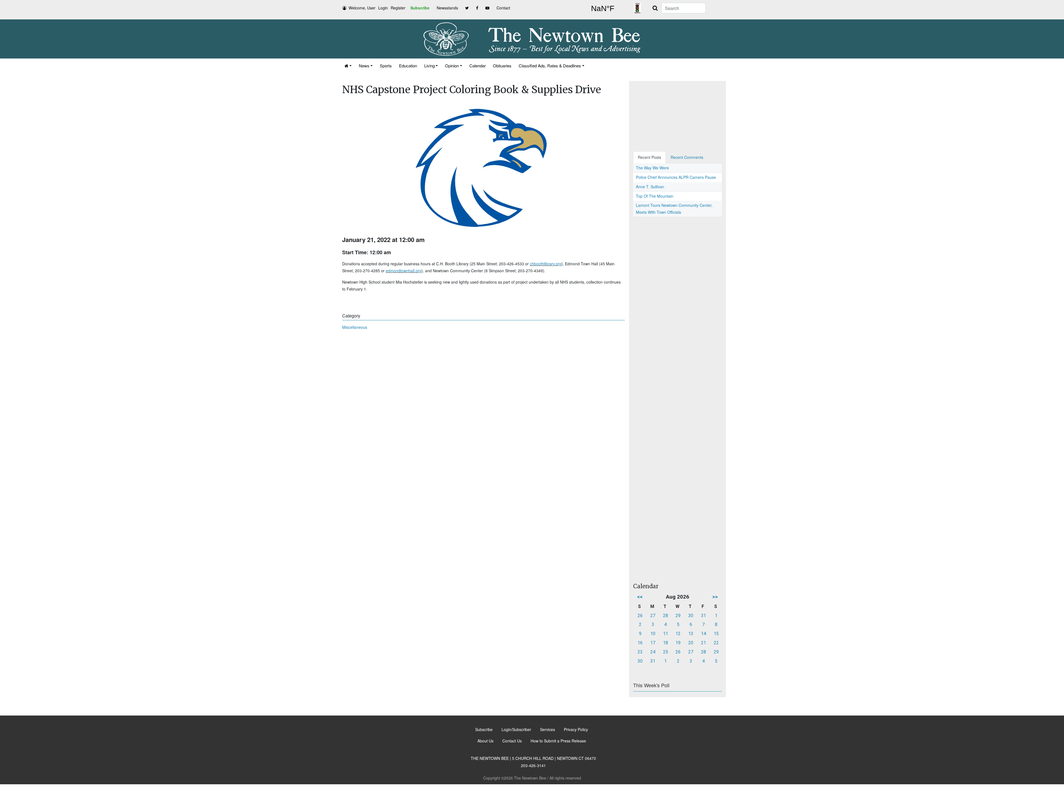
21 (703, 642)
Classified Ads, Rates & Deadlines (550, 65)
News (364, 65)
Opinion (452, 65)
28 (665, 615)
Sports (386, 65)
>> (715, 597)
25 (665, 652)
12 (678, 633)
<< (640, 597)
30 (690, 615)
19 (678, 642)
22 (716, 642)
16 (640, 642)
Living (429, 65)
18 (665, 642)
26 (640, 615)
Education (408, 65)
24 (652, 652)
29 (678, 615)
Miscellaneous (354, 327)
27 (652, 615)
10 (652, 633)
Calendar (477, 65)
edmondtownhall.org (403, 270)
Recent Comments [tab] (687, 157)
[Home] (348, 65)
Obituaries (502, 65)
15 (716, 633)
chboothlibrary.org (545, 263)
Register (398, 8)
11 (665, 633)
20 (690, 642)
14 (703, 633)
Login (383, 8)
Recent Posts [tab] (649, 157)
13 (690, 633)
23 (640, 652)
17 (652, 642)
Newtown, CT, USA (602, 9)
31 (703, 615)
